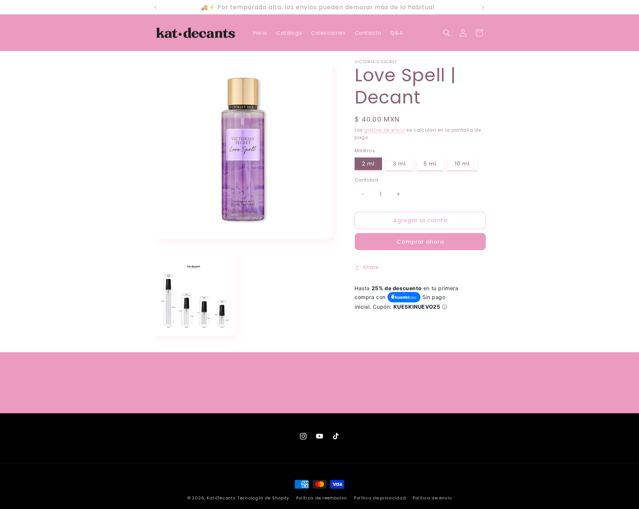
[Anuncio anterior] (156, 7)
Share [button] (371, 267)
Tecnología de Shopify (263, 498)
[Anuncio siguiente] (483, 7)
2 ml (368, 163)
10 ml (462, 163)
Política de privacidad (380, 497)
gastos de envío (384, 130)
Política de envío (432, 497)
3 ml (399, 163)
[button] (447, 33)
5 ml (430, 163)
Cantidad (366, 179)
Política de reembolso (321, 497)
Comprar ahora (420, 241)
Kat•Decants (221, 498)
